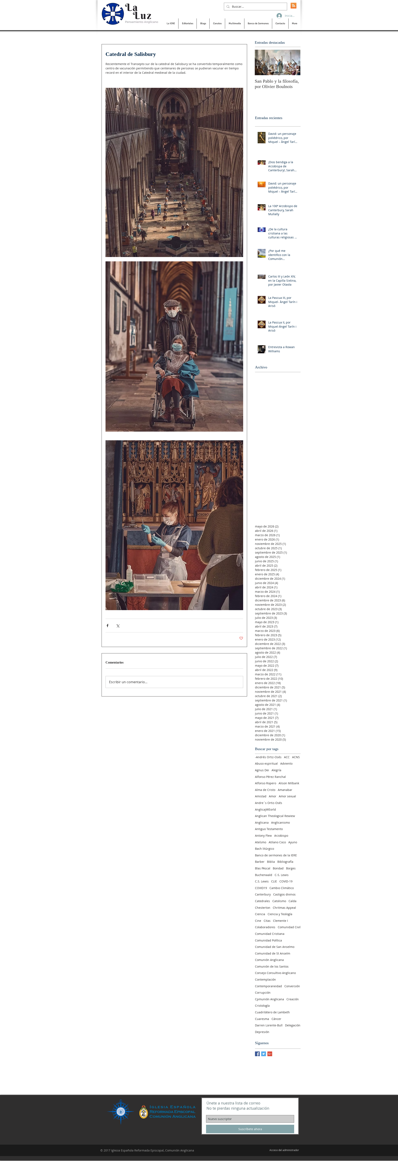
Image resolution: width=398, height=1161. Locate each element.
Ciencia (260, 914)
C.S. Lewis (262, 881)
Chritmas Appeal (284, 908)
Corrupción (263, 992)
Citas (267, 921)
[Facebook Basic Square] (257, 1053)
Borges (291, 868)
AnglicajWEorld (265, 809)
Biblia (271, 862)
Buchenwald (263, 875)
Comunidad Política (268, 940)
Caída (292, 901)
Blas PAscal (262, 868)
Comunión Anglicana (269, 960)
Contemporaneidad (268, 986)
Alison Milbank (289, 783)
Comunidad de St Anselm (272, 953)
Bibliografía (285, 862)
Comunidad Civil (289, 927)
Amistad (260, 796)
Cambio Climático (281, 888)
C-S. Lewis (282, 875)
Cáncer (276, 1019)
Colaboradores (265, 927)
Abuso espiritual (266, 763)
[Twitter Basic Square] (263, 1053)
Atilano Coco (277, 842)
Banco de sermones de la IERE (276, 855)
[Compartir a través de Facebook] (107, 626)
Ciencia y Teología (280, 914)
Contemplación (265, 979)
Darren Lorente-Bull (269, 1025)
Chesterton (262, 908)
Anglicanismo (280, 822)
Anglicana (262, 822)
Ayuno (292, 842)
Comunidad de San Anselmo (274, 947)
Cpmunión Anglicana (269, 999)
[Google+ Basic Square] (269, 1053)
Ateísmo (260, 842)
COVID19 (261, 888)
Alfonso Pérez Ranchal (270, 777)
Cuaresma (262, 1019)
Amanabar (285, 790)
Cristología (262, 1006)
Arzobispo (281, 836)
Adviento (286, 763)
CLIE (274, 881)
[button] (170, 23)
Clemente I (280, 921)
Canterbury (263, 894)
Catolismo (279, 901)
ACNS (296, 757)
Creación (292, 999)
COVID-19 (285, 881)
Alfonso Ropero (265, 783)
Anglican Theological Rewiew (275, 816)
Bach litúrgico (264, 849)
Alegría (276, 770)
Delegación (292, 1025)
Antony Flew (263, 836)
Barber (260, 862)
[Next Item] (294, 62)
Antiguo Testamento (269, 829)
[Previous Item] (261, 62)
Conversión (292, 986)
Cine (258, 921)
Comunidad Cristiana (269, 934)
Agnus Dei (262, 770)
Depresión (262, 1032)
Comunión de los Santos (272, 966)
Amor (272, 796)
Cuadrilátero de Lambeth (272, 1012)
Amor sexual (287, 796)
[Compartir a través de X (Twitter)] (118, 626)
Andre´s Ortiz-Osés (268, 803)
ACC (287, 757)
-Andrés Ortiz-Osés (268, 757)
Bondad (278, 868)
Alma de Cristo (265, 790)
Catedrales (262, 901)
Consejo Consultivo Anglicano (275, 973)
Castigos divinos (284, 894)
